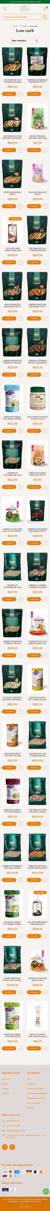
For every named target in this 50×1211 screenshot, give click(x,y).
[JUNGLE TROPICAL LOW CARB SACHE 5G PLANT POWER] (45, 1048)
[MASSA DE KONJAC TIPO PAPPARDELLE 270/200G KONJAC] (20, 824)
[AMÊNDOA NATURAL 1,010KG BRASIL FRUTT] (45, 880)
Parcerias (5, 1093)
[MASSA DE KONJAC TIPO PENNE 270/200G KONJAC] (20, 936)
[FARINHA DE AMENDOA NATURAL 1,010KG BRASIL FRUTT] (20, 880)
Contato (5, 1088)
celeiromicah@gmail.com (15, 1130)
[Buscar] (45, 17)
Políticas (5, 1084)
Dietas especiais (33, 1103)
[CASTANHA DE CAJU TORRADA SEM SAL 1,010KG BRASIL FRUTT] (45, 768)
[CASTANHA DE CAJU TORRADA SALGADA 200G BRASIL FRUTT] (20, 94)
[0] (45, 9)
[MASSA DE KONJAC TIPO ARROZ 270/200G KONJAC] (20, 431)
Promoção (31, 1108)
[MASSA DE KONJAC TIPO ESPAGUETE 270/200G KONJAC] (20, 1048)
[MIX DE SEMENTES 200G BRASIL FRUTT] (20, 318)
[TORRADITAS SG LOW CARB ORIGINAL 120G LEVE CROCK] (45, 655)
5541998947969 (12, 1121)
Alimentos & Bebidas (35, 1088)
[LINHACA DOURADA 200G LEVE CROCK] (45, 487)
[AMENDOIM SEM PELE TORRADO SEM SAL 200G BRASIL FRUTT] (20, 655)
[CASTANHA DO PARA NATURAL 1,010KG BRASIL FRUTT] (45, 824)
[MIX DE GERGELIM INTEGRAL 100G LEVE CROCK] (45, 150)
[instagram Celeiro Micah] (5, 1147)
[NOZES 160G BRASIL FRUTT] (20, 206)
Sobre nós (6, 1079)
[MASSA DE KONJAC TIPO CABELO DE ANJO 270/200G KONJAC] (45, 711)
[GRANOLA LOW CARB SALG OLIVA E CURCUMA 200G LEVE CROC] (45, 992)
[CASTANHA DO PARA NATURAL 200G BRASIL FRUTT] (20, 150)
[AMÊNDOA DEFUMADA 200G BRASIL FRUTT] (45, 543)
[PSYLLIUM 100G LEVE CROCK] (45, 206)
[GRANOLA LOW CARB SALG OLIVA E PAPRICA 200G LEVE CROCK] (20, 543)
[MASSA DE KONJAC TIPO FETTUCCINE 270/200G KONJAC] (20, 768)
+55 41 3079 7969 (13, 1126)
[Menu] (5, 9)
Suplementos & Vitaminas (37, 1093)
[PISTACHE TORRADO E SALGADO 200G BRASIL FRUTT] (20, 711)
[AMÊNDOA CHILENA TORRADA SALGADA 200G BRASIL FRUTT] (45, 599)
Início (15, 26)
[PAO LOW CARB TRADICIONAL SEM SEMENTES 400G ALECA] (20, 262)
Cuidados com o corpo (36, 1098)
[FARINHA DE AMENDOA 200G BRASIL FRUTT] (45, 94)
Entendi (25, 1207)
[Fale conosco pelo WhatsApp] (46, 1191)
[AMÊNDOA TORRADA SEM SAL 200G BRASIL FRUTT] (45, 375)
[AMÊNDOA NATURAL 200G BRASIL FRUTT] (45, 318)
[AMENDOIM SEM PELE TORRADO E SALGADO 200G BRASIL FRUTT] (20, 375)
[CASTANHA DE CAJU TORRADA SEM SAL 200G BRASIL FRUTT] (45, 262)
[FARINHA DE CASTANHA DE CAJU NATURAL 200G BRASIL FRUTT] (20, 487)
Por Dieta (23, 26)
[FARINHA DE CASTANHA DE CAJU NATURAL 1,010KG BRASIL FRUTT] (20, 599)
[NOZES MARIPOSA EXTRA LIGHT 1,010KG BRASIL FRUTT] (20, 992)
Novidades (31, 1084)
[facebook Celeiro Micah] (12, 1147)
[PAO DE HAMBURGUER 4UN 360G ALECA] (45, 936)
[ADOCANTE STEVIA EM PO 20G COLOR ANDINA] (45, 431)
